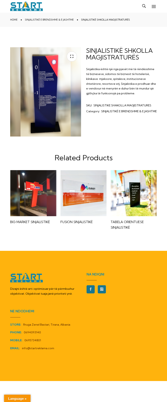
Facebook (91, 289)
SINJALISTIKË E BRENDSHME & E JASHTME (49, 19)
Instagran (102, 289)
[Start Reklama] (26, 6)
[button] (72, 56)
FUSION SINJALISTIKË (76, 222)
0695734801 (32, 340)
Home (14, 19)
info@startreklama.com (38, 348)
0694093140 (32, 332)
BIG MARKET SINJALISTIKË (30, 222)
